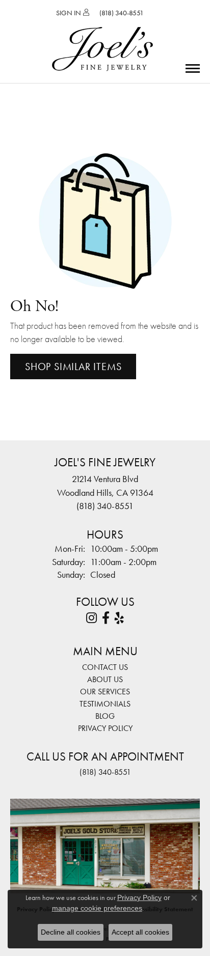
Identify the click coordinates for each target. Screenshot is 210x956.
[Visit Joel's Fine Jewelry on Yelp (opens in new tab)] (119, 618)
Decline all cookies (70, 932)
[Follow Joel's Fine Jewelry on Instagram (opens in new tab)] (91, 618)
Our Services (105, 691)
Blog (105, 716)
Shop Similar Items (73, 366)
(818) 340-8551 (105, 772)
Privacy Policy (105, 728)
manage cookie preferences (97, 908)
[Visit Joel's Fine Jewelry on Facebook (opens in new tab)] (106, 618)
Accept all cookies (140, 932)
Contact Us (105, 667)
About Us (105, 679)
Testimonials (105, 703)
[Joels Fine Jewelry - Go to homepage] (102, 37)
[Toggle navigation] (192, 68)
